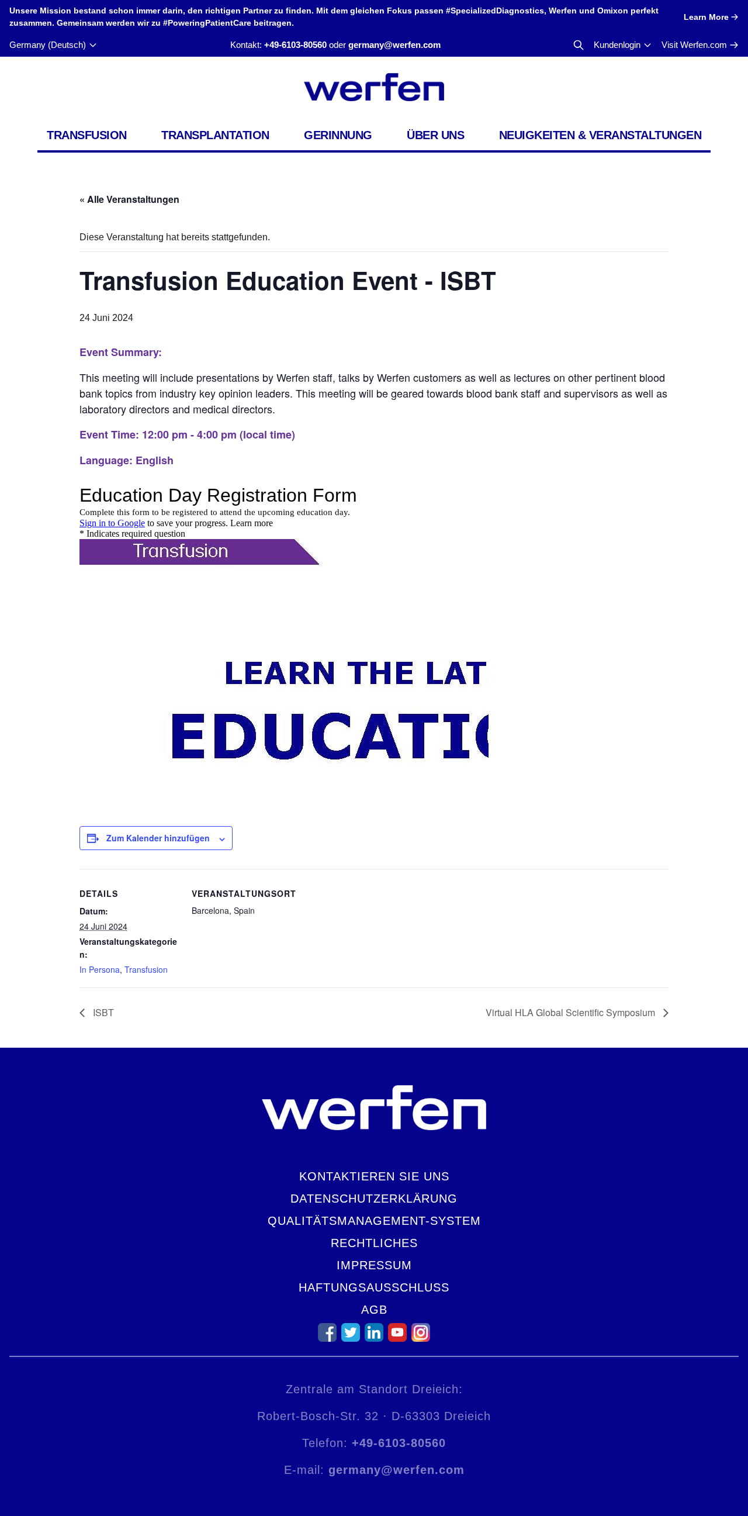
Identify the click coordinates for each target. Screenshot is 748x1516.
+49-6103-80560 (295, 45)
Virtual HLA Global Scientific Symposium (571, 1012)
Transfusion (87, 135)
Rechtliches (374, 1243)
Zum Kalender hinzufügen (158, 838)
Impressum (374, 1265)
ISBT (102, 1012)
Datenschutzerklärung (374, 1198)
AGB (374, 1309)
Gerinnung (338, 135)
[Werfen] (374, 87)
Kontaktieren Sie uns (374, 1176)
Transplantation (215, 135)
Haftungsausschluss (374, 1287)
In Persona (99, 969)
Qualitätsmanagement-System (374, 1220)
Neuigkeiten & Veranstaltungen (600, 135)
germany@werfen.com (394, 45)
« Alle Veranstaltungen (129, 199)
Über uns (435, 135)
